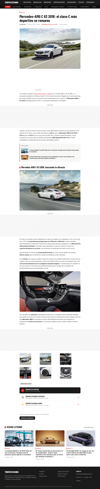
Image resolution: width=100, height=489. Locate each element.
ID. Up (46, 6)
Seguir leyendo (14, 426)
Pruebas (90, 2)
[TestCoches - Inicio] (11, 2)
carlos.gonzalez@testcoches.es (84, 474)
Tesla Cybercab (17, 6)
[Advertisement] (53, 80)
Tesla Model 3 (27, 6)
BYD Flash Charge (72, 6)
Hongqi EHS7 (38, 6)
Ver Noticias (89, 427)
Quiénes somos (43, 476)
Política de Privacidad (63, 471)
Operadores (59, 2)
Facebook (78, 477)
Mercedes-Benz (26, 383)
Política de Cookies (62, 473)
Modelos (37, 2)
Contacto (41, 473)
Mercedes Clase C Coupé (43, 94)
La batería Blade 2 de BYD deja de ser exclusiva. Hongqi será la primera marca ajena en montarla (18, 453)
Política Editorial (62, 476)
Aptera (94, 6)
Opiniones (71, 2)
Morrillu (24, 24)
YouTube (86, 477)
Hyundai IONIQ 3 (84, 6)
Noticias (27, 2)
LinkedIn (78, 480)
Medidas (47, 2)
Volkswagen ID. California (57, 6)
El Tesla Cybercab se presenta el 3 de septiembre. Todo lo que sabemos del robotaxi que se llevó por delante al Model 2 (49, 453)
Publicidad (42, 471)
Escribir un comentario (27, 418)
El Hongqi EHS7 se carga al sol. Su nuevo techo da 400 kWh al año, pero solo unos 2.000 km (80, 453)
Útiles (81, 2)
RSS (91, 477)
